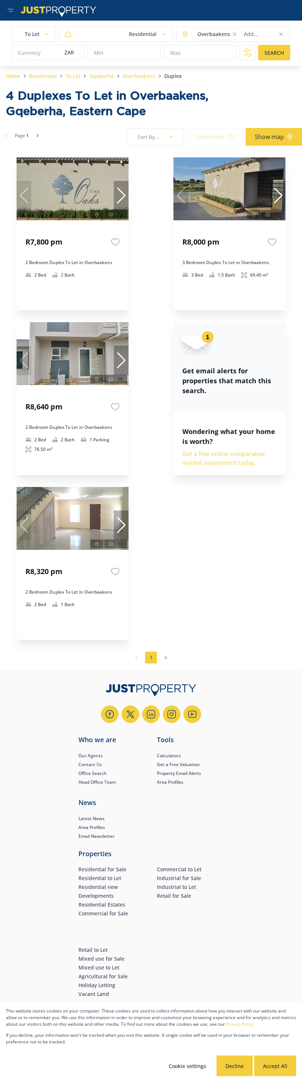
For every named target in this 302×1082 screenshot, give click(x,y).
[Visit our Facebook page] (110, 714)
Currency (29, 52)
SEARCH (274, 52)
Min (98, 52)
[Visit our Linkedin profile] (151, 714)
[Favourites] (115, 242)
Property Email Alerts (179, 773)
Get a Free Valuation (178, 764)
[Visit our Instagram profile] (171, 714)
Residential (43, 75)
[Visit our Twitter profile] (130, 714)
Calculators (169, 755)
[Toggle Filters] (247, 52)
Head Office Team (97, 782)
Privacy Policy (240, 1024)
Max (175, 52)
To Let (73, 75)
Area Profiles (170, 782)
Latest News (91, 818)
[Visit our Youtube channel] (192, 714)
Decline (234, 1066)
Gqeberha (101, 75)
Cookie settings (187, 1066)
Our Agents (90, 755)
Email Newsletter (96, 836)
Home (13, 75)
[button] (235, 34)
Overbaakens (139, 75)
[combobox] (273, 34)
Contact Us (90, 764)
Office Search (92, 773)
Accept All (275, 1066)
